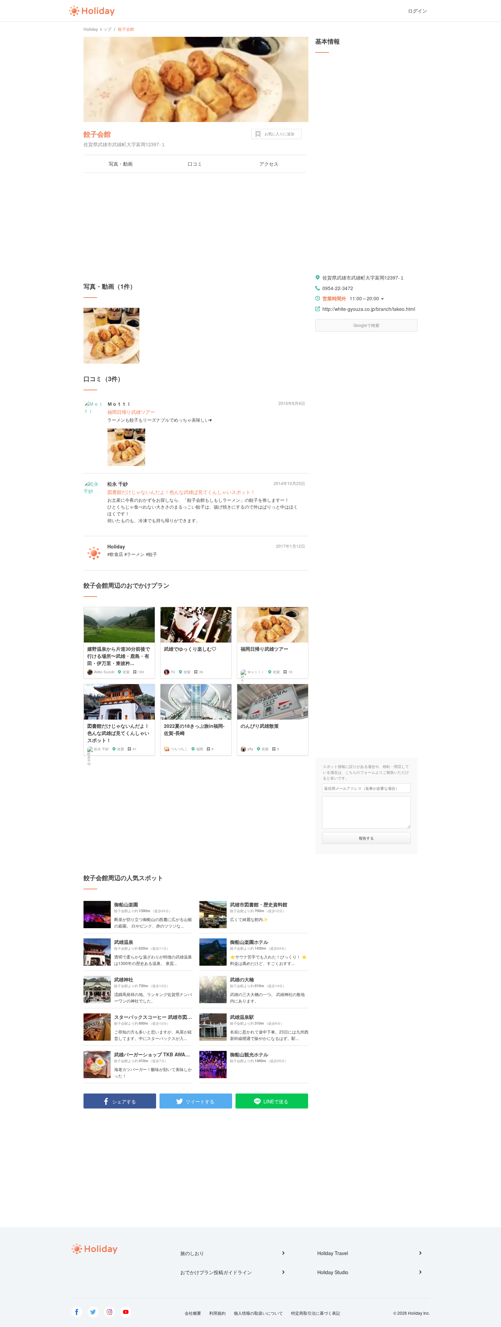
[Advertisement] (196, 227)
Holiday (92, 10)
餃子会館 (97, 134)
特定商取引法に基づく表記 (315, 1313)
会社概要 (193, 1313)
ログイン (417, 11)
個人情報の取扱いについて (258, 1313)
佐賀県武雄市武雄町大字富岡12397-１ (363, 277)
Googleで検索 (366, 325)
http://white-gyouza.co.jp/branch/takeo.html (368, 308)
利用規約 (217, 1313)
